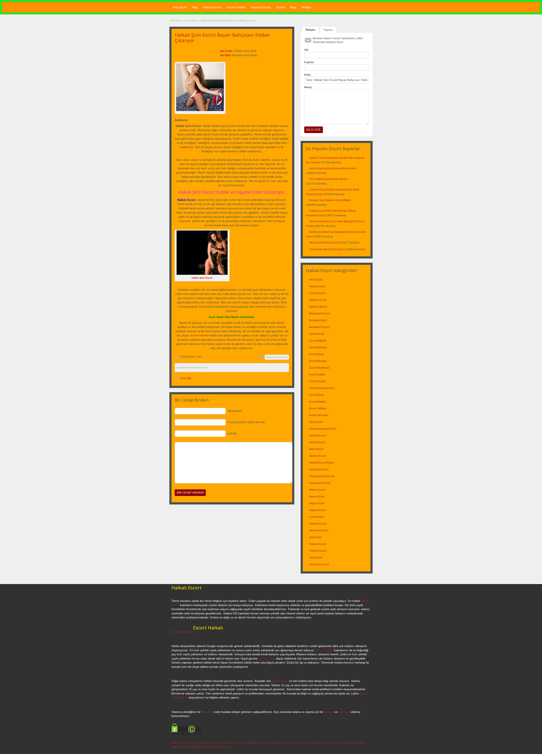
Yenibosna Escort (319, 564)
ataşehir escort (180, 746)
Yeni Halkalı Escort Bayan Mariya (328, 179)
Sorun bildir (185, 378)
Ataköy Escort (317, 286)
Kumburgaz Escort (319, 483)
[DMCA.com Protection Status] (186, 733)
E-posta (309, 62)
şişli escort (195, 742)
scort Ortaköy (316, 516)
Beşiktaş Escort (318, 320)
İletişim (306, 7)
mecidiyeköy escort (256, 742)
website (232, 433)
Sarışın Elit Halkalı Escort (323, 242)
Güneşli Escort (317, 435)
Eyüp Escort (316, 422)
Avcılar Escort (317, 293)
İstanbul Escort (261, 7)
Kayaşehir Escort (319, 469)
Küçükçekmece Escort (322, 476)
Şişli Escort (315, 537)
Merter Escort (316, 496)
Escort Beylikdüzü (319, 367)
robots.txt (344, 712)
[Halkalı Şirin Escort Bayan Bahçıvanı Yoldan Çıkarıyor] (200, 87)
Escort (280, 7)
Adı (306, 49)
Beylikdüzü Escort (319, 327)
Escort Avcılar (317, 333)
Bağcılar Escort (317, 300)
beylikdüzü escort (182, 631)
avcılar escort (266, 658)
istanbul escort (356, 742)
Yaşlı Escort (315, 557)
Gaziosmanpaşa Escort (322, 428)
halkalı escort (179, 742)
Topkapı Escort (317, 544)
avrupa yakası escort (230, 742)
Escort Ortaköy (317, 401)
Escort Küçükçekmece (322, 388)
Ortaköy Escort (317, 510)
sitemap (329, 712)
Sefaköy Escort (317, 523)
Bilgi (195, 7)
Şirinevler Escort (318, 530)
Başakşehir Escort (319, 313)
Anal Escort (315, 279)
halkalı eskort (280, 681)
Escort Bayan (191, 20)
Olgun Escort (316, 503)
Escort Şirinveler (318, 415)
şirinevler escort (278, 742)
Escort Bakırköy (318, 347)
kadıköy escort (200, 746)
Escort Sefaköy (317, 408)
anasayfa (207, 712)
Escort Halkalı (236, 7)
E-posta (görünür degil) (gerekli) (246, 422)
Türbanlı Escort (317, 550)
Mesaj (307, 87)
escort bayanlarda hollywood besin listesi (333, 168)
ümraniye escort (219, 746)
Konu (307, 74)
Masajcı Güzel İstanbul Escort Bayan (330, 200)
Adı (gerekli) (235, 411)
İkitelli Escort (316, 449)
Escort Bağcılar (317, 340)
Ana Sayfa (180, 7)
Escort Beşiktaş (318, 361)
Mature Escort (317, 489)
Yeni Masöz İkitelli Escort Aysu (326, 249)
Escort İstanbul (317, 381)
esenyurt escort (318, 742)
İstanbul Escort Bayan (321, 462)
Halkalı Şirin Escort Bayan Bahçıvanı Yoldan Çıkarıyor (222, 37)
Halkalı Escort (212, 7)
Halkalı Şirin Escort (277, 357)
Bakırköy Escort (318, 306)
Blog (293, 7)
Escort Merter (316, 394)
